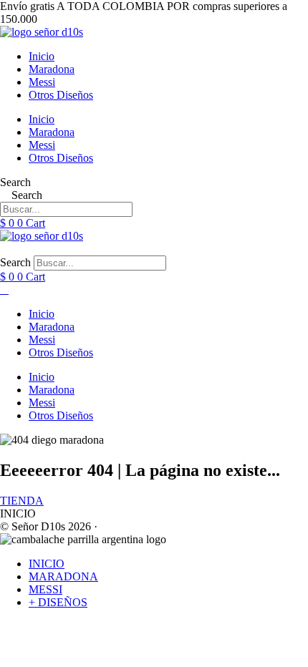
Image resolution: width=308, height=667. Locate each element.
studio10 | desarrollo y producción (177, 526)
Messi (42, 82)
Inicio (41, 56)
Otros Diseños (61, 95)
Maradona (51, 69)
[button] (154, 249)
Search (15, 182)
